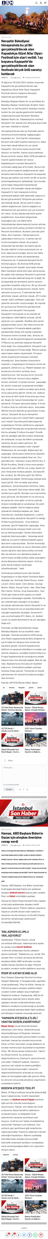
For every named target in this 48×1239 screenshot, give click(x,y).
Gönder (9, 789)
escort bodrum (24, 946)
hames (15, 1155)
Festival (11, 688)
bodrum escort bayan (24, 1099)
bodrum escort (17, 892)
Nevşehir (21, 688)
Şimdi (40, 688)
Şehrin (31, 688)
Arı (4, 688)
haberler (6, 1155)
